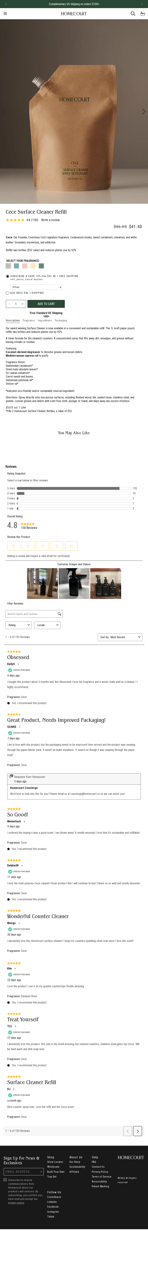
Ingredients (45, 320)
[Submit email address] (41, 1171)
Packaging (61, 320)
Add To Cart (46, 304)
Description (13, 320)
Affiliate (74, 1171)
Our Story (74, 1161)
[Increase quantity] (22, 304)
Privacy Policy (100, 1171)
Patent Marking (100, 1186)
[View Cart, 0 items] (143, 14)
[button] (5, 4)
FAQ (94, 1161)
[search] (133, 14)
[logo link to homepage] (74, 13)
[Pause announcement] (135, 4)
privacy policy (16, 1202)
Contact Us (98, 1166)
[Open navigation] (24, 13)
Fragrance (29, 320)
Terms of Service (102, 1176)
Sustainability (77, 1166)
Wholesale (53, 1166)
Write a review (50, 220)
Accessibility (99, 1181)
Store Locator (55, 1161)
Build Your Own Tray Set (56, 1174)
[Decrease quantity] (9, 304)
